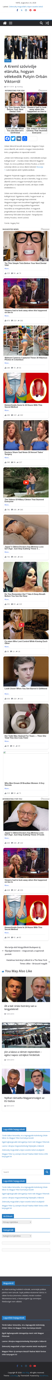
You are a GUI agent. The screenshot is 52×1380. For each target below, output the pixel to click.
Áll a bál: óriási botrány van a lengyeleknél (20, 1007)
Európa (7, 61)
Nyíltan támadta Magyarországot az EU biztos (24, 1099)
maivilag (20, 87)
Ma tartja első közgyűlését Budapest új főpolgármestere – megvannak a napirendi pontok (24, 951)
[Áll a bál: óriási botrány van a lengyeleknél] (26, 978)
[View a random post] (47, 23)
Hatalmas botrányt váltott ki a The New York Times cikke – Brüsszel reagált (26, 962)
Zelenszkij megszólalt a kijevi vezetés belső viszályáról (23, 1150)
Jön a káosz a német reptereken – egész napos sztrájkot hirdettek (23, 1053)
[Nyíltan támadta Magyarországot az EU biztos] (26, 1070)
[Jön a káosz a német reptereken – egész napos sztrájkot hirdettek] (26, 1024)
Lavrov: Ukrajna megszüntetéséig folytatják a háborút (23, 1146)
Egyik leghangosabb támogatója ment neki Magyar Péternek (25, 1142)
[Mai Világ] (5, 23)
